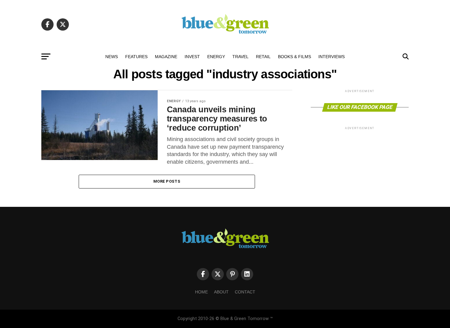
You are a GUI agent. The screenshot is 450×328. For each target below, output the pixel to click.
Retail (263, 56)
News (111, 56)
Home (201, 291)
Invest (192, 56)
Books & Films (294, 56)
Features (136, 56)
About (221, 291)
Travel (240, 56)
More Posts (166, 181)
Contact (245, 291)
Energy (216, 56)
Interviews (331, 56)
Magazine (166, 56)
